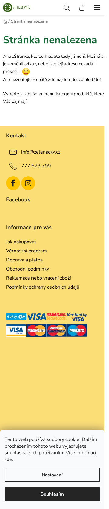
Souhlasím (52, 494)
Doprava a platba (24, 260)
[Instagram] (28, 183)
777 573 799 (36, 166)
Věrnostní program (26, 251)
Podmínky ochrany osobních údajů (42, 287)
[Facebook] (13, 183)
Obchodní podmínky (27, 269)
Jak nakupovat (21, 241)
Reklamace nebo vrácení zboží (38, 278)
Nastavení (52, 475)
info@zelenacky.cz (40, 152)
